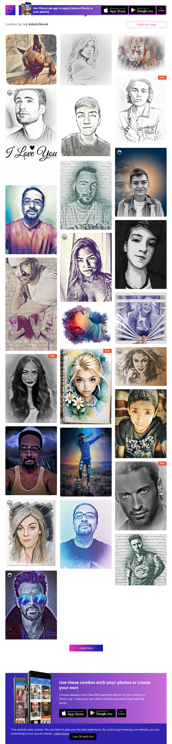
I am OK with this (83, 736)
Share (146, 24)
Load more (86, 648)
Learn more (61, 733)
